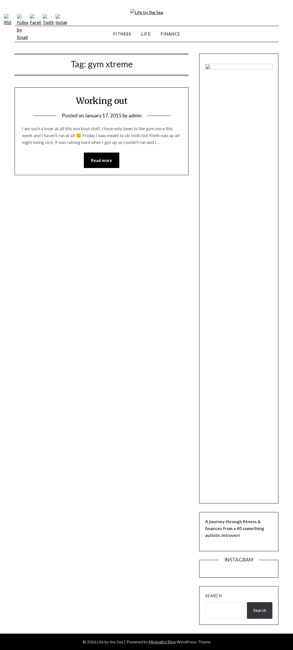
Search (213, 595)
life (146, 33)
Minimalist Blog (162, 641)
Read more (101, 160)
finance (170, 33)
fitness (122, 33)
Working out (102, 100)
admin (135, 115)
